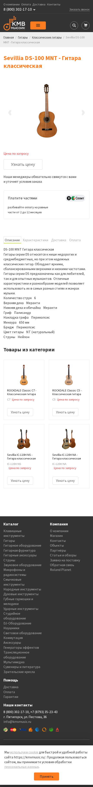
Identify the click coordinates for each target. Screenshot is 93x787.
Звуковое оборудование (22, 565)
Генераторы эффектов (21, 647)
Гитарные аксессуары (20, 555)
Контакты (53, 4)
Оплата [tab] (75, 240)
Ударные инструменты (20, 608)
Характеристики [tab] (35, 240)
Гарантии (10, 696)
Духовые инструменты (20, 594)
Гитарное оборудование (22, 545)
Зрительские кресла (19, 672)
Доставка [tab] (58, 240)
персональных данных (21, 766)
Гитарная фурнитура (19, 550)
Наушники (11, 628)
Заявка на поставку (65, 560)
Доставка (38, 4)
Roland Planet (60, 569)
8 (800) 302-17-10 (17, 9)
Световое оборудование (22, 633)
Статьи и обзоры (63, 555)
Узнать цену (23, 164)
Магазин (56, 535)
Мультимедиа (13, 662)
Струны (9, 560)
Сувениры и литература (21, 667)
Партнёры (58, 550)
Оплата (26, 4)
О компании (11, 4)
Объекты (57, 545)
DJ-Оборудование (17, 623)
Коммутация (13, 637)
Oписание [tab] (12, 240)
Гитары (9, 540)
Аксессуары (12, 642)
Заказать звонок (79, 9)
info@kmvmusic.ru (17, 721)
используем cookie (24, 752)
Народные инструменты (22, 589)
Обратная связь (62, 565)
